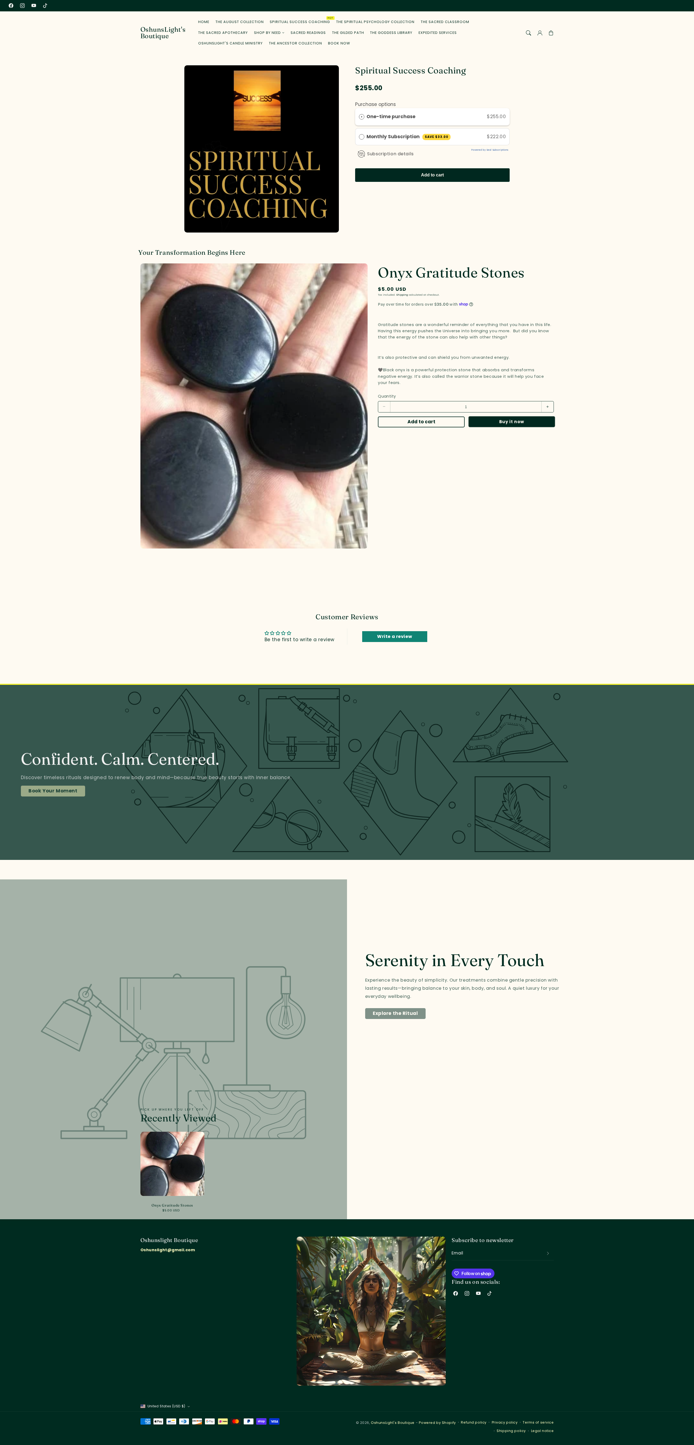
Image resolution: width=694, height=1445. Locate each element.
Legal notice (542, 1430)
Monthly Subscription (407, 136)
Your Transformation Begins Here (191, 252)
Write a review (394, 636)
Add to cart (432, 175)
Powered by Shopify (437, 1422)
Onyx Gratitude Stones (172, 1205)
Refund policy (473, 1422)
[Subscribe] (548, 1253)
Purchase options (375, 104)
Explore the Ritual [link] (395, 1013)
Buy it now (510, 421)
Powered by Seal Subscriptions (490, 150)
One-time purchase (391, 116)
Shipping (402, 294)
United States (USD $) (166, 1406)
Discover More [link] (46, 797)
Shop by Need (267, 33)
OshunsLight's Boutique (393, 1422)
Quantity (387, 396)
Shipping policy (511, 1430)
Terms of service (538, 1422)
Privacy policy (505, 1422)
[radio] (361, 116)
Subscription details (390, 154)
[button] (528, 32)
